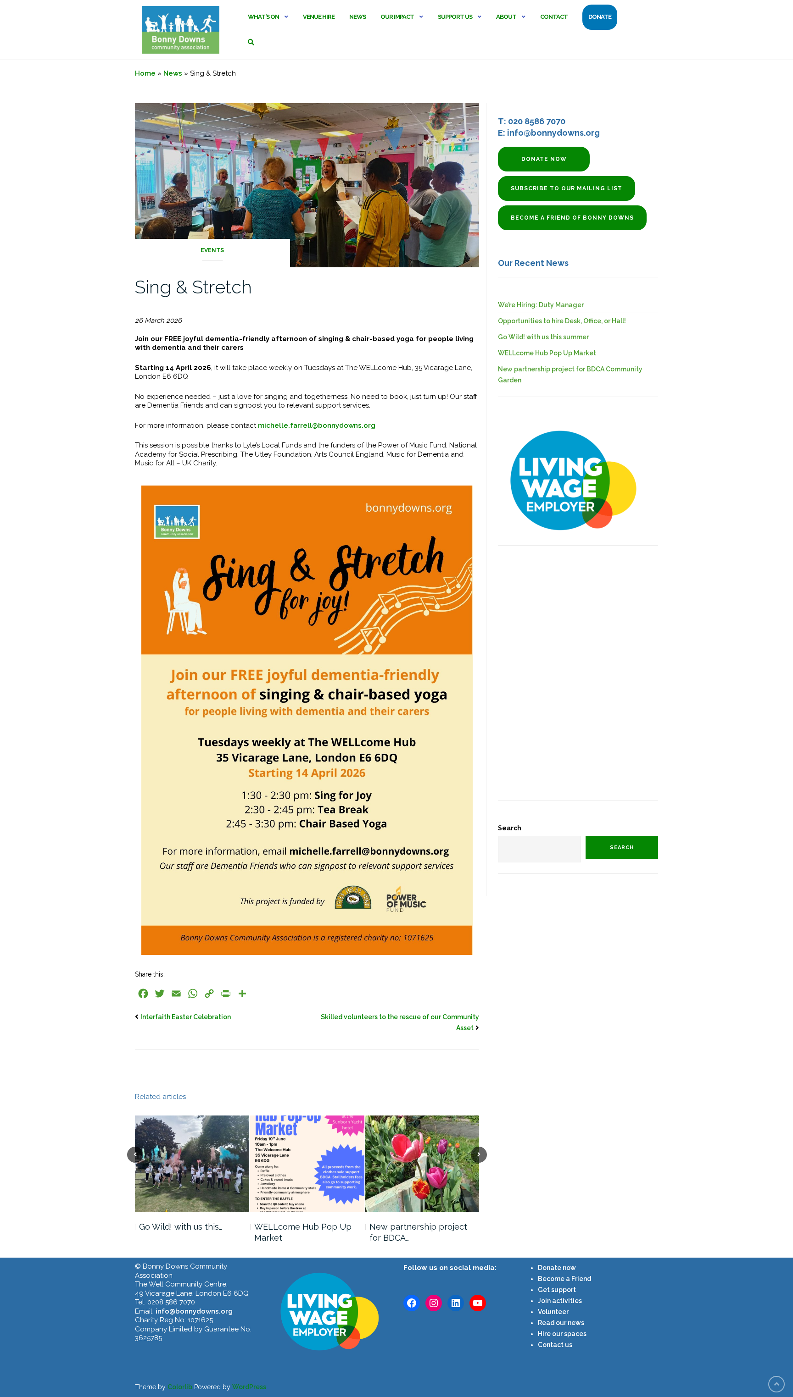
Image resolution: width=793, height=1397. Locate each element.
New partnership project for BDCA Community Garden (570, 374)
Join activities (560, 1300)
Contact (554, 16)
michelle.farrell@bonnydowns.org (316, 425)
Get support (557, 1289)
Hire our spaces (562, 1333)
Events (212, 250)
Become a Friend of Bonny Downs (572, 218)
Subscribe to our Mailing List (566, 188)
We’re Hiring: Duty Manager (541, 305)
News (357, 16)
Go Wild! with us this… (180, 1226)
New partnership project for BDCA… (418, 1232)
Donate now (544, 159)
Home (145, 73)
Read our (552, 1322)
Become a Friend (564, 1278)
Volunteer (553, 1311)
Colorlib (180, 1387)
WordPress (249, 1387)
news (575, 1322)
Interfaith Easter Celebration (185, 1017)
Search (509, 828)
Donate (599, 16)
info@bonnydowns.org (194, 1311)
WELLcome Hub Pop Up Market (303, 1232)
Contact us (555, 1344)
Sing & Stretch (193, 287)
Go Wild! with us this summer (543, 337)
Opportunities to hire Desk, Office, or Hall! (562, 321)
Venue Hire (319, 16)
